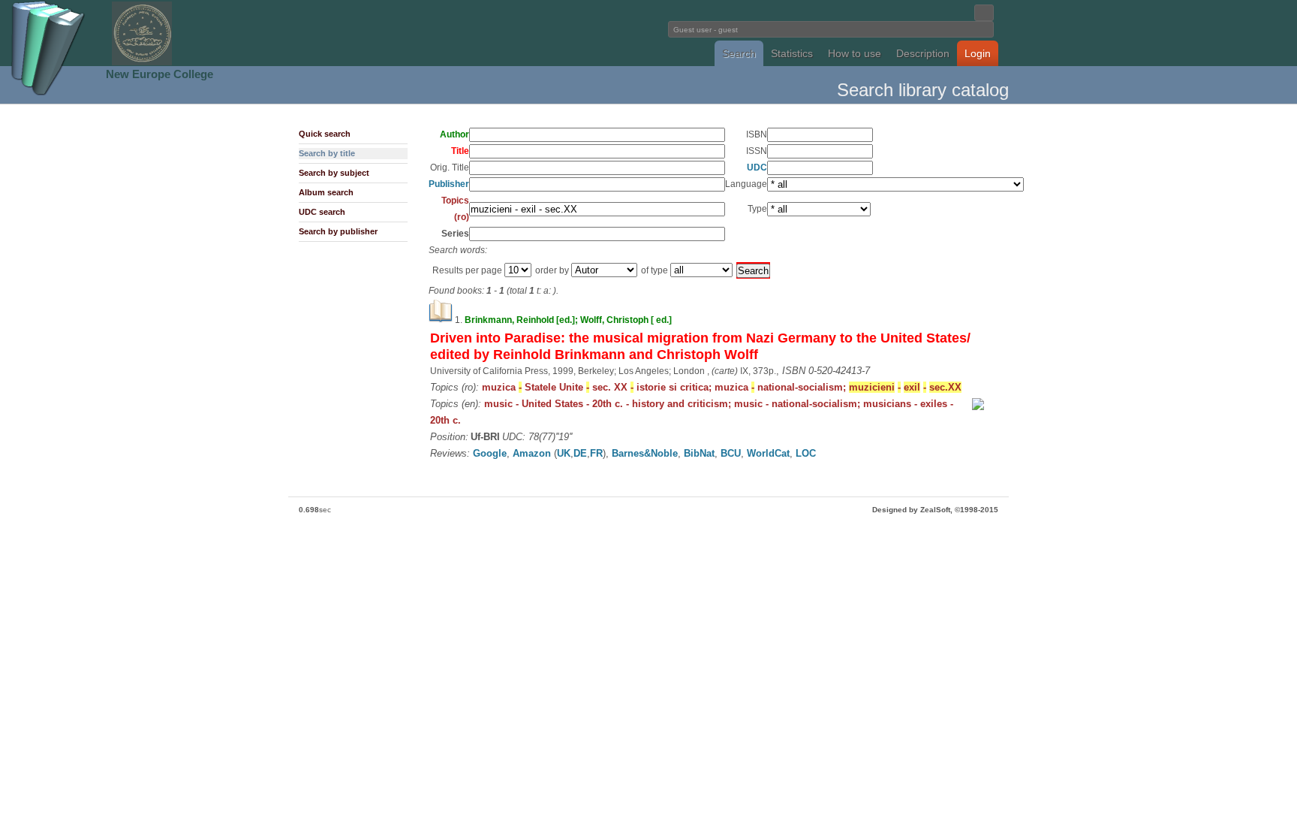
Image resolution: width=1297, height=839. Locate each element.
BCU (731, 453)
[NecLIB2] (142, 63)
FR (596, 453)
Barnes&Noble (645, 453)
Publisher (449, 184)
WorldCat (768, 453)
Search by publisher (338, 231)
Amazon (532, 453)
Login (977, 53)
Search (739, 53)
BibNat (699, 453)
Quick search (325, 133)
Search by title (327, 153)
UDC (757, 167)
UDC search (322, 211)
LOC (806, 453)
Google (490, 453)
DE (580, 453)
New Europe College (159, 74)
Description (922, 53)
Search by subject (334, 172)
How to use (854, 53)
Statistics (792, 53)
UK (563, 453)
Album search (326, 192)
